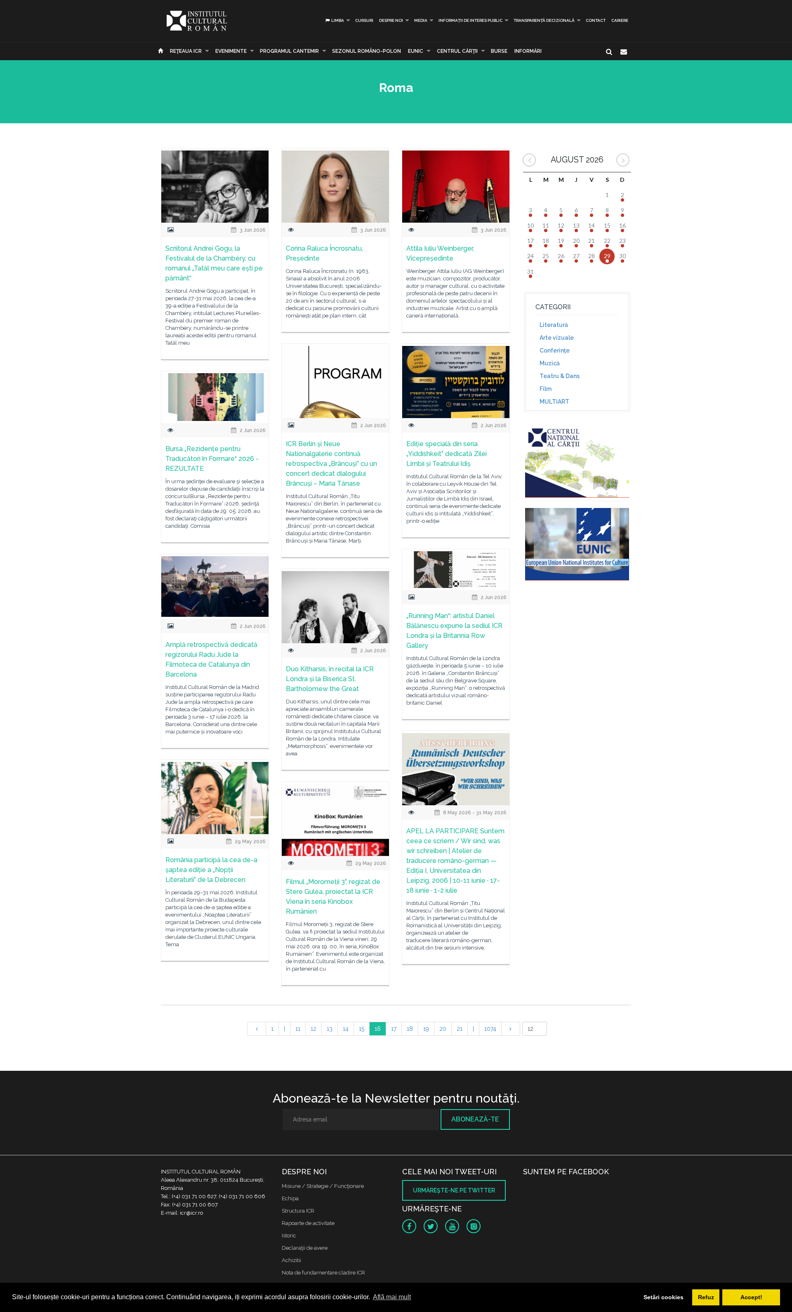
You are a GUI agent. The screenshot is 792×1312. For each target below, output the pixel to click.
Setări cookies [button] (664, 1297)
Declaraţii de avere (305, 1248)
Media (420, 20)
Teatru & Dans (560, 376)
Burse (499, 51)
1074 (490, 1028)
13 (329, 1028)
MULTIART (554, 401)
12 (313, 1028)
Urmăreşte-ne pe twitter (454, 1190)
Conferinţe (555, 350)
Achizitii (291, 1260)
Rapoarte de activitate (308, 1223)
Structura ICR (298, 1211)
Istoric (289, 1235)
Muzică (550, 363)
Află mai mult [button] (392, 1296)
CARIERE (619, 20)
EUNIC (415, 51)
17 (393, 1028)
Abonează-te (475, 1119)
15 (361, 1028)
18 (410, 1028)
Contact (596, 20)
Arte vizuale (557, 337)
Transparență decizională (544, 20)
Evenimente (231, 51)
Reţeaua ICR (186, 51)
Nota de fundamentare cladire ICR (323, 1273)
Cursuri (364, 20)
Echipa (290, 1198)
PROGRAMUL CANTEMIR (289, 51)
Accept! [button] (751, 1297)
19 (426, 1028)
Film (546, 389)
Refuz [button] (706, 1297)
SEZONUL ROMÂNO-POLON (366, 51)
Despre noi (391, 20)
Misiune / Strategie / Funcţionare (323, 1186)
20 (442, 1028)
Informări (528, 51)
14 (346, 1028)
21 (459, 1028)
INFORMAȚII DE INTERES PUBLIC (470, 20)
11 (297, 1028)
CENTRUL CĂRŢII (457, 51)
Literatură (554, 325)
